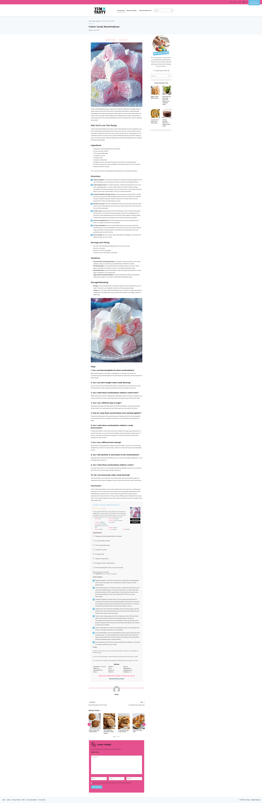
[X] (246, 2)
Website (129, 778)
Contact (239, 2)
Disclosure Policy (16, 799)
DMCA (23, 799)
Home (230, 2)
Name (94, 778)
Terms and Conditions (31, 799)
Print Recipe (135, 519)
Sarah (91, 30)
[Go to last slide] (89, 724)
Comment (95, 757)
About (234, 2)
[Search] (169, 76)
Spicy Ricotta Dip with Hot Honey (98, 704)
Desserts (91, 23)
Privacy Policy (41, 799)
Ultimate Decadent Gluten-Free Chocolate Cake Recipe (166, 123)
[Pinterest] (243, 2)
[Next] (144, 724)
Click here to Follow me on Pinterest (116, 678)
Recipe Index (121, 10)
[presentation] (155, 90)
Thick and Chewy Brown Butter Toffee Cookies (109, 732)
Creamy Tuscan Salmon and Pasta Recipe (155, 121)
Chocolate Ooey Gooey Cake (137, 704)
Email (111, 778)
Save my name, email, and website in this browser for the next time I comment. (112, 782)
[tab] (118, 736)
